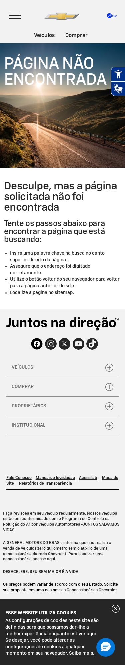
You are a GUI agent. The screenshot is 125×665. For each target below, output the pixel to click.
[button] (105, 647)
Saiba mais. (81, 653)
